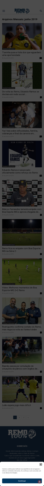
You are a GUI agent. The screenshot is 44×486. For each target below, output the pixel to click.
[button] (41, 464)
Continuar (22, 481)
